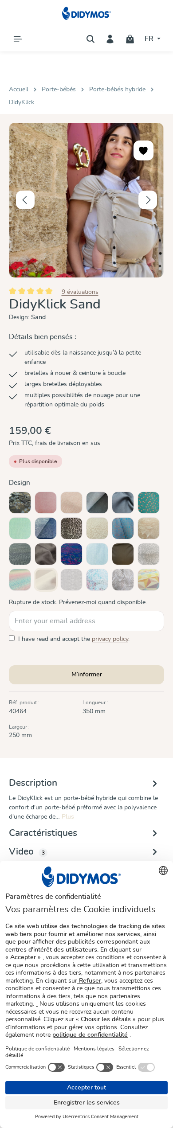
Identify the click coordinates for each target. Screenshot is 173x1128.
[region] (86, 200)
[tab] (84, 799)
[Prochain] (147, 200)
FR (150, 39)
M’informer (86, 674)
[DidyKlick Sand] (86, 200)
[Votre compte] (110, 39)
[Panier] (130, 39)
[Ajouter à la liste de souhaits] (143, 150)
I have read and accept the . (74, 639)
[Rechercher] (90, 39)
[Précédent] (25, 200)
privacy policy (110, 639)
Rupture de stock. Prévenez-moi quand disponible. (78, 602)
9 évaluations (80, 292)
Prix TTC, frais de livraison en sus (54, 443)
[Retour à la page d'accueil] (86, 13)
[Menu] (18, 39)
